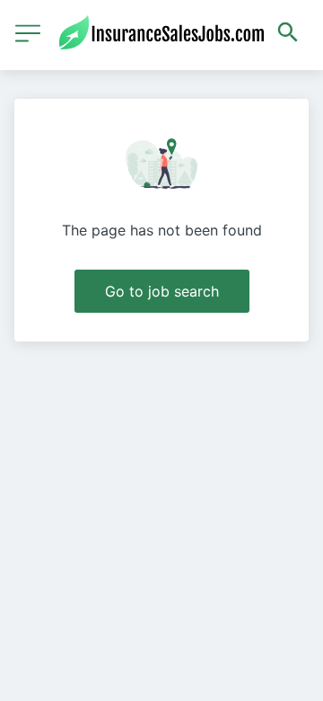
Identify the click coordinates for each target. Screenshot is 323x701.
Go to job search (162, 291)
